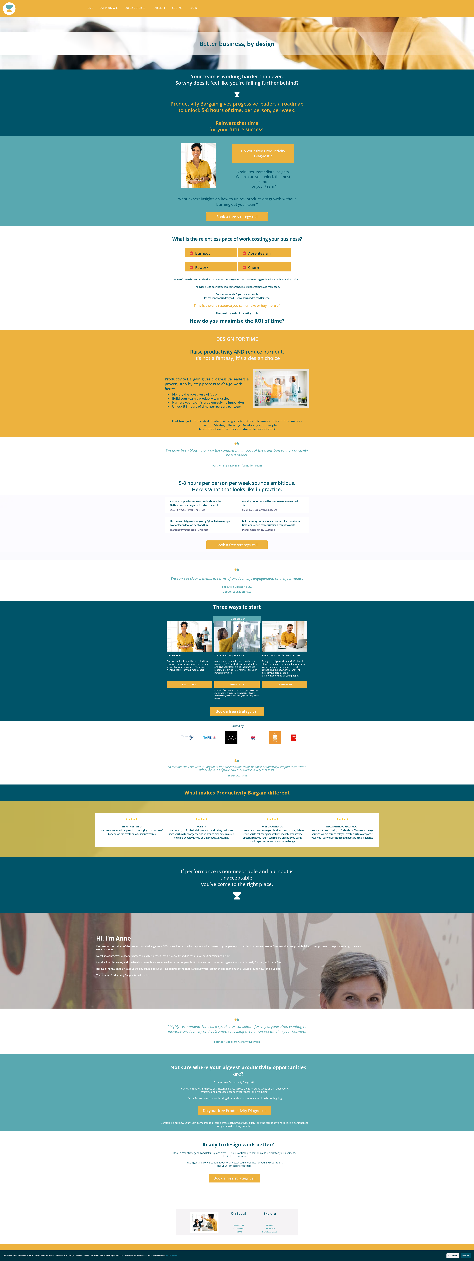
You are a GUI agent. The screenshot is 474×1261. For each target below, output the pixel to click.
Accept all (452, 1255)
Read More (159, 7)
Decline (465, 1255)
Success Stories (135, 7)
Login (193, 7)
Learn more (171, 1255)
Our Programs (108, 7)
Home (89, 7)
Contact (177, 7)
